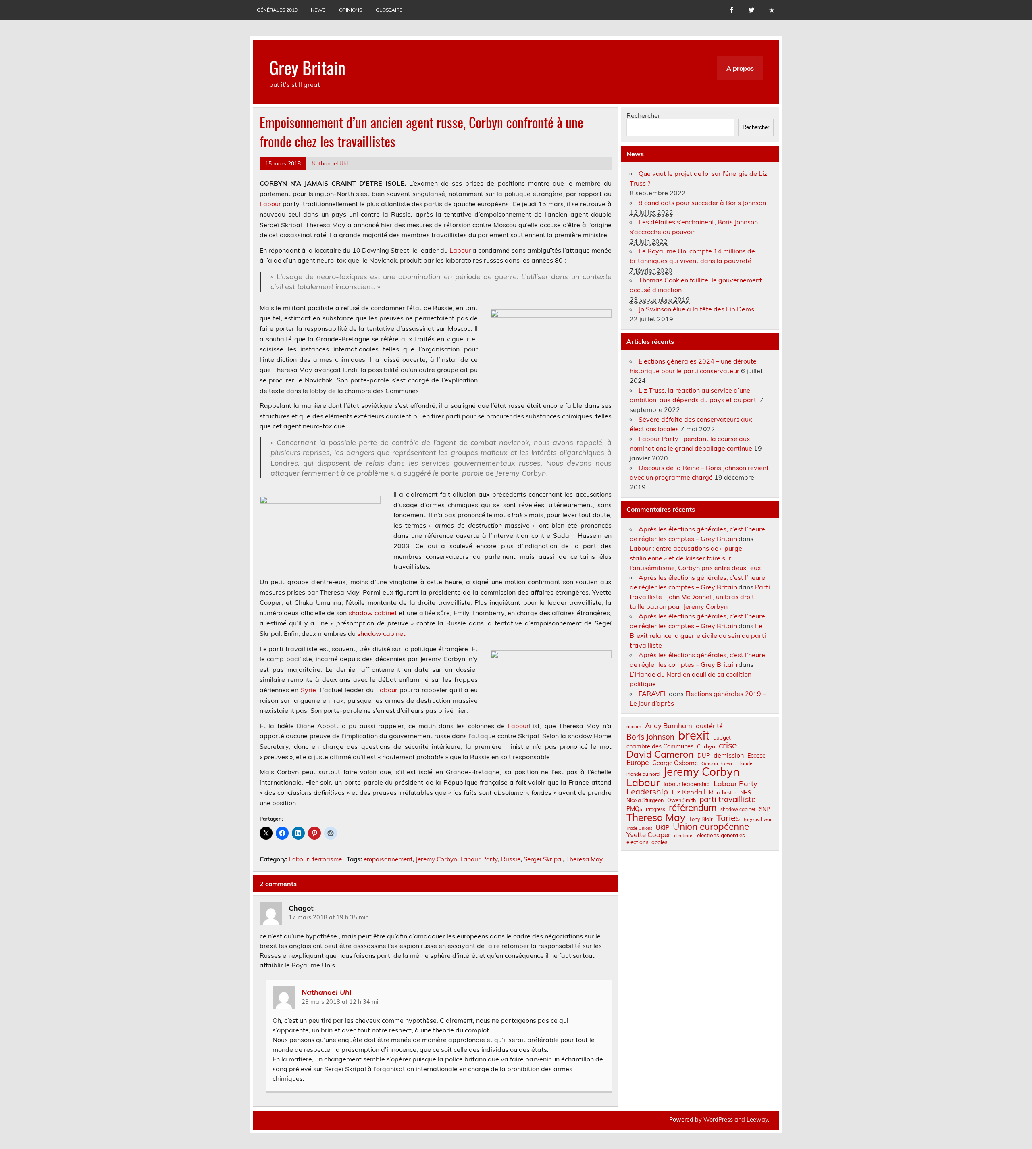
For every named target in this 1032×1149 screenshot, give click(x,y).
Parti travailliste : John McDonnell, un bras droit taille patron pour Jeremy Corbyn (700, 596)
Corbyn (706, 746)
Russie (510, 859)
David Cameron (660, 754)
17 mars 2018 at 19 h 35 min (328, 917)
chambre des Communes (659, 746)
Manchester (723, 792)
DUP (703, 755)
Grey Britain (307, 67)
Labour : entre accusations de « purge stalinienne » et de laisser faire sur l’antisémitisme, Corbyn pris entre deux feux (695, 558)
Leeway (757, 1119)
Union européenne (711, 826)
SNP (764, 809)
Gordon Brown (717, 763)
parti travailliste (727, 799)
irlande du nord (643, 774)
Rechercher (643, 115)
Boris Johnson (650, 737)
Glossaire (389, 10)
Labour (270, 204)
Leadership (647, 792)
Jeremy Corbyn (436, 859)
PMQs (634, 809)
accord (633, 726)
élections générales (721, 835)
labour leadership (687, 784)
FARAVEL (653, 693)
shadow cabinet (373, 613)
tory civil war (758, 819)
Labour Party (479, 859)
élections (683, 835)
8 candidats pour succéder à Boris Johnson (702, 202)
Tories (728, 818)
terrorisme (327, 859)
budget (722, 737)
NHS (745, 792)
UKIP (662, 828)
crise (728, 745)
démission (729, 755)
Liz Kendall (688, 792)
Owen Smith (681, 800)
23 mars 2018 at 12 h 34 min (341, 1001)
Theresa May (584, 859)
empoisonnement (388, 859)
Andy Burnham (668, 726)
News (318, 10)
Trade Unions (639, 828)
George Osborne (675, 763)
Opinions (350, 10)
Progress (655, 809)
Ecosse (756, 755)
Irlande (744, 763)
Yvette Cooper (648, 834)
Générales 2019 (277, 10)
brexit (694, 735)
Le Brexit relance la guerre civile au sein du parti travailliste (698, 635)
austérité (709, 726)
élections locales (647, 842)
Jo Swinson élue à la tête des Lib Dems (696, 309)
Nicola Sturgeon (645, 800)
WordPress (718, 1119)
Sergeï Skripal (543, 859)
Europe (637, 762)
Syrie (308, 690)
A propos (740, 68)
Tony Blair (701, 819)
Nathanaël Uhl (330, 163)
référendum (693, 807)
